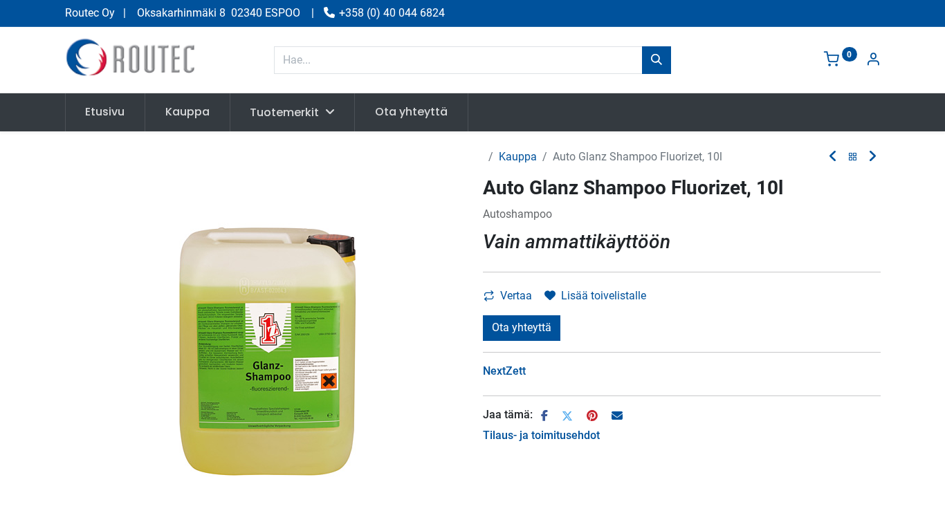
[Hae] (656, 60)
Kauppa (518, 156)
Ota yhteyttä (521, 327)
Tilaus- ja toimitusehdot (541, 435)
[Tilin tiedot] (873, 60)
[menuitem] (105, 112)
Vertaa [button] (516, 295)
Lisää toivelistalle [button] (603, 295)
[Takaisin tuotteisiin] (853, 157)
